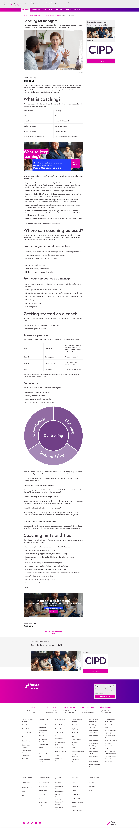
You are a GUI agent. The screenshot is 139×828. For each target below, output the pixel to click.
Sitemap (74, 806)
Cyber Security (59, 747)
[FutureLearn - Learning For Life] (111, 823)
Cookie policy (76, 794)
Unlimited (41, 798)
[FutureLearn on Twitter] (32, 823)
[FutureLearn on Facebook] (24, 823)
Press (51, 9)
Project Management (61, 751)
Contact (91, 790)
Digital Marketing (60, 725)
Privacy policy (76, 786)
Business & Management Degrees (75, 759)
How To (68, 9)
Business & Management (34, 15)
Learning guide (43, 790)
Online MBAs (75, 725)
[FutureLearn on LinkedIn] (40, 823)
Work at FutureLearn (27, 787)
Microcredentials (26, 733)
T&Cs (73, 782)
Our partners (58, 782)
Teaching (41, 735)
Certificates (42, 794)
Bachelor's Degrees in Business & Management (111, 758)
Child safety (92, 782)
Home (25, 15)
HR (43, 15)
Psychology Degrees (77, 729)
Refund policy (75, 790)
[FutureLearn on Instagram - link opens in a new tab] (28, 823)
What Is (77, 9)
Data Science (59, 738)
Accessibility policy (77, 802)
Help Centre (92, 786)
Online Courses (26, 725)
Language (41, 750)
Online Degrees (26, 741)
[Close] (136, 4)
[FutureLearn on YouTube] (36, 823)
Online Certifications (27, 729)
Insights (59, 9)
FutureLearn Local (39, 9)
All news (25, 9)
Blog (23, 795)
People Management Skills (53, 15)
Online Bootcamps (27, 737)
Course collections (60, 761)
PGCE (73, 747)
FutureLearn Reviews (44, 786)
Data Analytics (59, 729)
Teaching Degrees (77, 733)
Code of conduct (76, 798)
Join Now (100, 61)
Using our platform (44, 782)
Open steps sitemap (77, 810)
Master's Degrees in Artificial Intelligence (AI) (94, 764)
